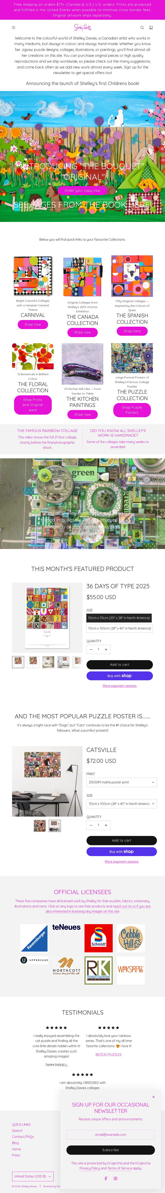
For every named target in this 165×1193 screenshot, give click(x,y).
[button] (15, 617)
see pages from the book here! (82, 204)
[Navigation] (13, 27)
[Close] (153, 1097)
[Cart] (150, 27)
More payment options (120, 686)
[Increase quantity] (106, 649)
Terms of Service (119, 1168)
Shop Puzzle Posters (132, 410)
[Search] (142, 27)
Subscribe (110, 1150)
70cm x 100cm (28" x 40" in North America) (119, 628)
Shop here (132, 331)
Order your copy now (82, 190)
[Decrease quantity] (91, 649)
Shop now (33, 324)
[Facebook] (105, 1178)
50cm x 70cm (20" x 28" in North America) (119, 618)
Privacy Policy (90, 1168)
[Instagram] (115, 1178)
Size (90, 795)
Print (91, 774)
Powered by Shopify (54, 1186)
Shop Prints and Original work (33, 405)
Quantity (94, 641)
